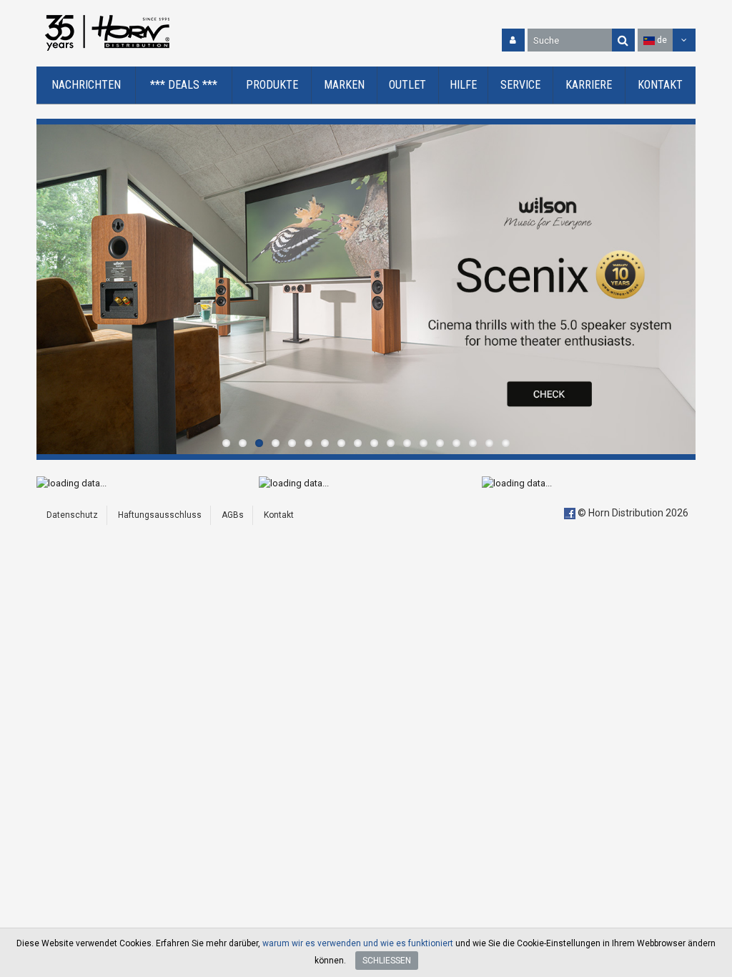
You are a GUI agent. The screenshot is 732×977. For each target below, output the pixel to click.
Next (681, 289)
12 (407, 443)
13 (423, 443)
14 (440, 443)
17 (489, 443)
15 (456, 443)
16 (473, 443)
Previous (50, 289)
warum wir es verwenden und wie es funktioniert (357, 943)
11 (391, 443)
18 (506, 443)
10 (374, 443)
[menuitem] (86, 85)
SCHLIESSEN (386, 961)
